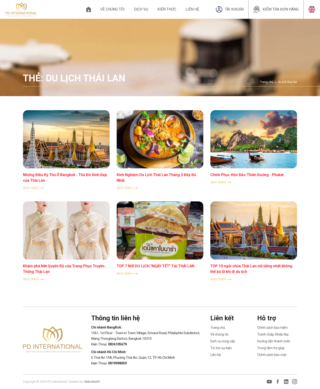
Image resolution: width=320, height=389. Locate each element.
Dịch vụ (141, 9)
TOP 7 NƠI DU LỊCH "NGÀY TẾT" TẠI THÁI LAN (155, 266)
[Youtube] (269, 381)
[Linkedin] (286, 381)
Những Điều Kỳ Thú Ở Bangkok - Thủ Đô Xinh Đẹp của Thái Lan (65, 178)
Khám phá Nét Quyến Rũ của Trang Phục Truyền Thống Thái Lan (63, 269)
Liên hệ (192, 9)
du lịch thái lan (287, 82)
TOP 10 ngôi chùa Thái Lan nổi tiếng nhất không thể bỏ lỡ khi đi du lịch (251, 269)
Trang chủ (89, 9)
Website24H (92, 381)
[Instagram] (294, 381)
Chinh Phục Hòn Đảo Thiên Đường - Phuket (247, 175)
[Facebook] (277, 381)
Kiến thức (166, 9)
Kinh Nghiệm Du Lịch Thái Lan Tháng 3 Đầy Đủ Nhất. (156, 178)
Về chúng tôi (112, 9)
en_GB (312, 9)
